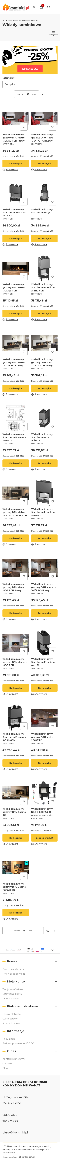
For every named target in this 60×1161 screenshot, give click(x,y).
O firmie (7, 1063)
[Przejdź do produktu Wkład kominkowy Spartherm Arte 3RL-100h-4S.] (15, 193)
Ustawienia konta (12, 994)
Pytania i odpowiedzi (14, 973)
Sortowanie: (8, 77)
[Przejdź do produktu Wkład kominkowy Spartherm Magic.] (44, 193)
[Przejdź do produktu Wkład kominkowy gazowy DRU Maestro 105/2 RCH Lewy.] (44, 568)
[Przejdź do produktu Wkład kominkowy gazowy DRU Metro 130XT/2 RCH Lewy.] (44, 118)
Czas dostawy (10, 1018)
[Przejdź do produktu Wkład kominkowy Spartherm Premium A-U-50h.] (15, 418)
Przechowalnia (10, 998)
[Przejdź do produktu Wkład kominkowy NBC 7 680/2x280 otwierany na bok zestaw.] (44, 793)
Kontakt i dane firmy (13, 1059)
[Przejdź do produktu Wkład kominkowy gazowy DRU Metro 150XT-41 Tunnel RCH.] (15, 493)
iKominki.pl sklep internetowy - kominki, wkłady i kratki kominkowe (20, 20)
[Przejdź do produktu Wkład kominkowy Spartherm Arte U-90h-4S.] (44, 418)
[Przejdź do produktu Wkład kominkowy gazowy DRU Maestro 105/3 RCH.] (15, 643)
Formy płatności (11, 1014)
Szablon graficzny (18, 1157)
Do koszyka (15, 163)
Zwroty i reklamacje (13, 969)
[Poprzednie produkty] (54, 930)
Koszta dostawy (11, 1023)
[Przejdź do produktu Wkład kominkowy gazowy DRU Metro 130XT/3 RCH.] (15, 268)
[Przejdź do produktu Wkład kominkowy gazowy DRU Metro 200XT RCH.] (44, 718)
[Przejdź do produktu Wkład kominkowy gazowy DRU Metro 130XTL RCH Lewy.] (15, 343)
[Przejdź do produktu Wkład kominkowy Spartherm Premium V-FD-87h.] (44, 493)
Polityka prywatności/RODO (18, 1043)
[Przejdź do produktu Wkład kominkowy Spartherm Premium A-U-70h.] (44, 643)
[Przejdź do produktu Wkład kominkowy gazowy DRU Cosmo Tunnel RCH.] (15, 868)
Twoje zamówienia (12, 989)
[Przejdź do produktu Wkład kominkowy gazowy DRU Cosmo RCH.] (15, 793)
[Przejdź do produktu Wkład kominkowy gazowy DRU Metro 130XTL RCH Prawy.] (44, 343)
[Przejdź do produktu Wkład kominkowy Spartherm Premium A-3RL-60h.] (44, 268)
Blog (5, 1068)
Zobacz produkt (44, 838)
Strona (20, 94)
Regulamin (8, 1038)
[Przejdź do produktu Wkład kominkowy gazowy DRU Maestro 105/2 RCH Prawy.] (15, 568)
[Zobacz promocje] (30, 60)
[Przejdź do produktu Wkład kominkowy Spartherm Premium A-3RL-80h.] (15, 718)
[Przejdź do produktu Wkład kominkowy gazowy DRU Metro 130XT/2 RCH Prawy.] (15, 118)
